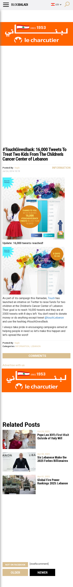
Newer (43, 572)
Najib (17, 167)
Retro (34, 14)
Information (61, 167)
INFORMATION (22, 346)
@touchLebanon (54, 317)
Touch (51, 298)
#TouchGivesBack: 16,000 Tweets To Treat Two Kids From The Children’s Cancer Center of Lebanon (34, 154)
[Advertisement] (36, 106)
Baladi (46, 14)
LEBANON (36, 346)
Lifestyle (8, 14)
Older (15, 572)
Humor (22, 14)
